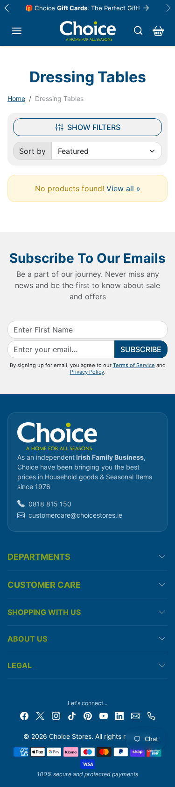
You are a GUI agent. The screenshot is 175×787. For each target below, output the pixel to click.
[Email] (135, 715)
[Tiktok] (72, 715)
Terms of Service (134, 365)
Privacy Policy (87, 371)
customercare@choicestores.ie (75, 515)
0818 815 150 (49, 504)
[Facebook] (24, 715)
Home (16, 98)
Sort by (32, 151)
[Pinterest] (88, 715)
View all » (123, 188)
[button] (17, 31)
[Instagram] (56, 715)
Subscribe (140, 349)
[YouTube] (104, 715)
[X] (40, 715)
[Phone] (151, 715)
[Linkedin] (119, 715)
